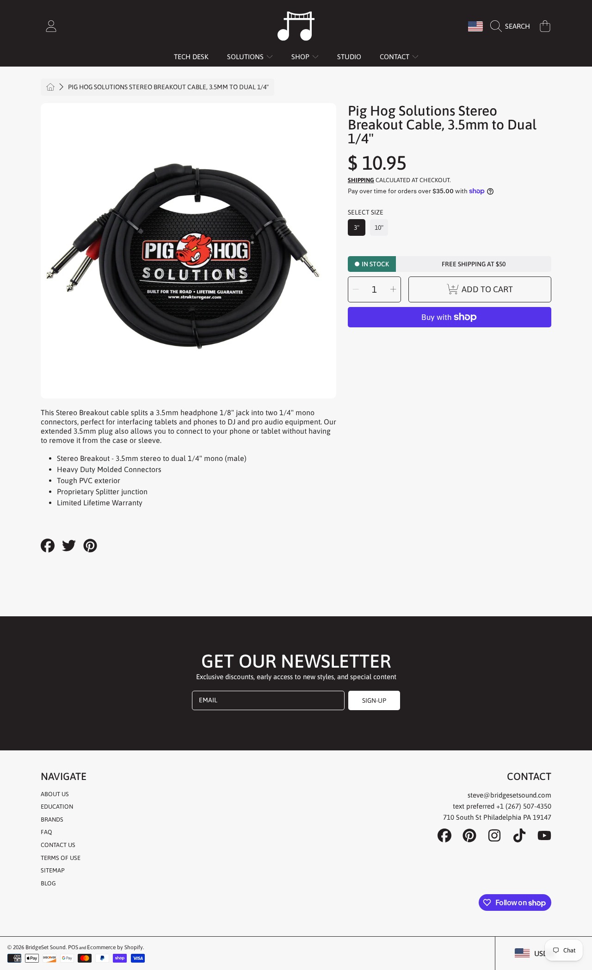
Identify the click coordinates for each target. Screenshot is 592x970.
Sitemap (52, 870)
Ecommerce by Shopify (115, 947)
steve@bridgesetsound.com (509, 795)
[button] (512, 26)
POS (73, 947)
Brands (52, 819)
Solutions (246, 57)
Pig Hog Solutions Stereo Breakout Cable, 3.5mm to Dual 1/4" (168, 87)
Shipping (361, 180)
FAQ (46, 832)
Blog (48, 883)
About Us (55, 794)
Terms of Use (60, 857)
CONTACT (395, 57)
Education (57, 806)
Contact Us (58, 844)
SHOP (301, 57)
